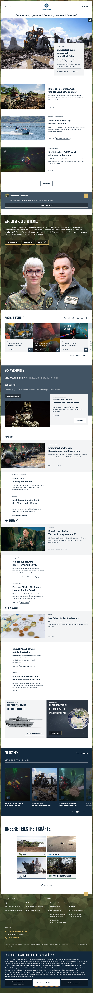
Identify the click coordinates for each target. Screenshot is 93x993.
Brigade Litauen (59, 15)
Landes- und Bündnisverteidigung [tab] (16, 378)
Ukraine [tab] (43, 378)
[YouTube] (77, 318)
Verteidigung (37, 15)
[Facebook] (64, 318)
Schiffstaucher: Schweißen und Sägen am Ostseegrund (68, 804)
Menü (9, 7)
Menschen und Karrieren (56, 466)
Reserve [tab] (49, 378)
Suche (84, 7)
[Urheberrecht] (90, 20)
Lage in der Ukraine (61, 549)
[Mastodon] (86, 318)
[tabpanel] (46, 406)
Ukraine (47, 15)
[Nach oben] (86, 894)
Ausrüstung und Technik (62, 138)
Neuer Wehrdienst (23, 15)
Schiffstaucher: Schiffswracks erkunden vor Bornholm (14, 804)
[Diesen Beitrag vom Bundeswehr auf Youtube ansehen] (86, 350)
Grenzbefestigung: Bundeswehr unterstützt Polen (41, 804)
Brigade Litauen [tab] (34, 378)
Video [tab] (11, 760)
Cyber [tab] (56, 378)
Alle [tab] (6, 760)
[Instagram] (73, 318)
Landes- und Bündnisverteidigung (29, 577)
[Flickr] (82, 318)
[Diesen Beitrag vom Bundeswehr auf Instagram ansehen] (58, 350)
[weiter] (90, 337)
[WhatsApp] (69, 318)
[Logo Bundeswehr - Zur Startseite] (46, 7)
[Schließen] (86, 196)
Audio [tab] (27, 760)
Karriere (73, 15)
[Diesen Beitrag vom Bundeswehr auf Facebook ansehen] (30, 350)
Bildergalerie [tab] (18, 760)
